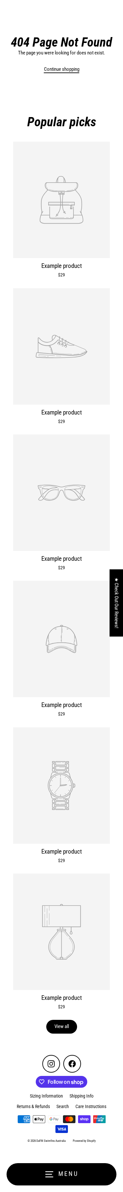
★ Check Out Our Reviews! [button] (116, 602)
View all (61, 1026)
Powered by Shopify (84, 1140)
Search (62, 1106)
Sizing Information (46, 1096)
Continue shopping (61, 69)
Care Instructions (90, 1106)
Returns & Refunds (33, 1106)
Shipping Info (81, 1096)
